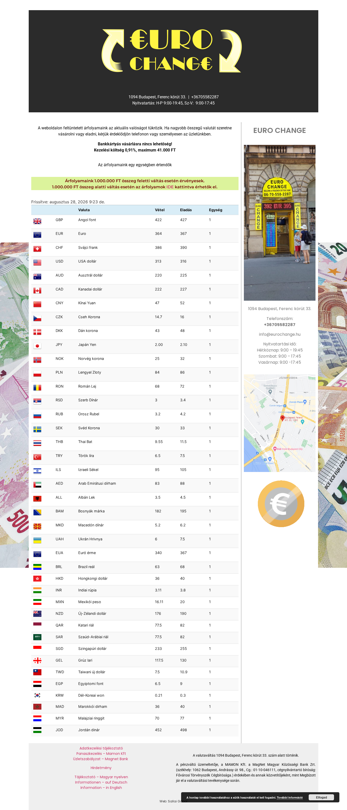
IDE (170, 187)
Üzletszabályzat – (89, 758)
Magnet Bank (117, 758)
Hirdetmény (101, 767)
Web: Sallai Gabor (173, 801)
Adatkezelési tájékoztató (101, 748)
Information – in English (101, 787)
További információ (290, 797)
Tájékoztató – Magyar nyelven (101, 777)
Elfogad (321, 797)
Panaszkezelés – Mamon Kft (101, 753)
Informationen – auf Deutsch (101, 782)
